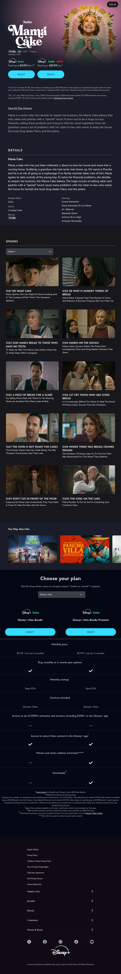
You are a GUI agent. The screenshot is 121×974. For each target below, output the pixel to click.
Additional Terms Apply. (63, 98)
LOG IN (112, 4)
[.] (29, 942)
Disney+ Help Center (94, 813)
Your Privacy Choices (35, 879)
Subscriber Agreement (35, 873)
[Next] (115, 549)
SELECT (21, 74)
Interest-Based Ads (34, 884)
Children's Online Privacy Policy (39, 861)
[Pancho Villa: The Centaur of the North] (84, 549)
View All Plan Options (20, 108)
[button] (60, 891)
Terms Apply (41, 792)
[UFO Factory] (32, 549)
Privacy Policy (32, 855)
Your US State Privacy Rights (38, 867)
